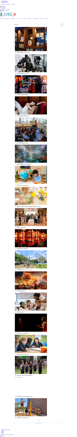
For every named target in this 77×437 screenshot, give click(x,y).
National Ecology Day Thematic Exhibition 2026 (24, 164)
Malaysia (6, 10)
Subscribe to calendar (38, 423)
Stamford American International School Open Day (24, 375)
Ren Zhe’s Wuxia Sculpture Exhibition (22, 73)
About (2, 430)
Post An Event (62, 25)
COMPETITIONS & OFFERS (6, 429)
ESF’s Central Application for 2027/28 (22, 143)
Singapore (1, 10)
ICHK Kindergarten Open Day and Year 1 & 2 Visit (24, 269)
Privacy (3, 432)
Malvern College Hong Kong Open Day (23, 354)
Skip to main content (4, 1)
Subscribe (3, 433)
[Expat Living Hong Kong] (8, 16)
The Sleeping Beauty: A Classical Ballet (23, 115)
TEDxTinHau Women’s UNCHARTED (22, 333)
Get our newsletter (3, 6)
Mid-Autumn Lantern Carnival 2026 (22, 248)
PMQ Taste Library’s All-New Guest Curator (23, 52)
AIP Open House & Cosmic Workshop (22, 185)
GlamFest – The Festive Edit (21, 227)
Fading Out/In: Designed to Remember (23, 94)
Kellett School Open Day (20, 312)
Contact (3, 431)
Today (38, 420)
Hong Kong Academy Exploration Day (23, 417)
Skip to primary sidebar (4, 2)
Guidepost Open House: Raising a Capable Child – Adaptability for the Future (28, 206)
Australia (4, 10)
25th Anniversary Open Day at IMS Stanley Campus (25, 396)
